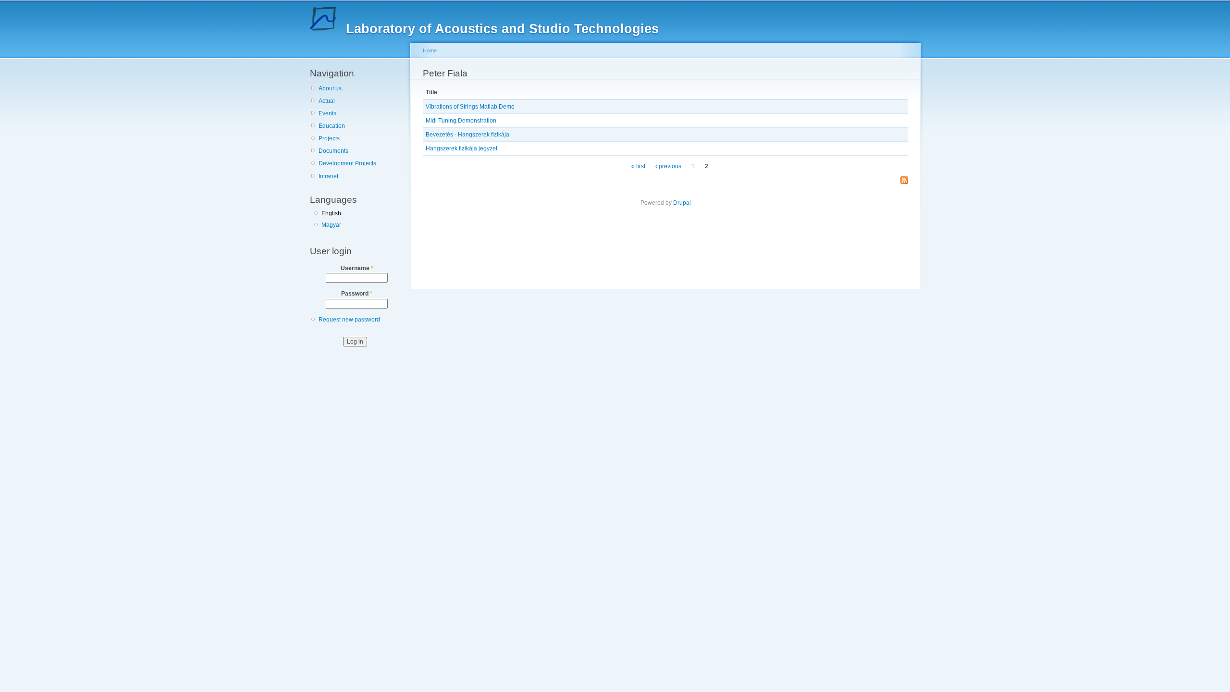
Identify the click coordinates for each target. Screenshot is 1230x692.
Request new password (349, 319)
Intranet (328, 176)
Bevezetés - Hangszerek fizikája (467, 134)
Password (356, 293)
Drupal (682, 202)
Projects (329, 138)
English (331, 213)
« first (638, 166)
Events (327, 113)
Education (332, 126)
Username (357, 268)
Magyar (331, 225)
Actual (327, 101)
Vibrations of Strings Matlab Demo (470, 106)
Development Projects (347, 163)
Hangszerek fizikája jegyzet (461, 148)
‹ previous (668, 166)
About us (330, 88)
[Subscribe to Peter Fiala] (904, 180)
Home (430, 50)
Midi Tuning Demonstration (461, 120)
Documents (333, 151)
